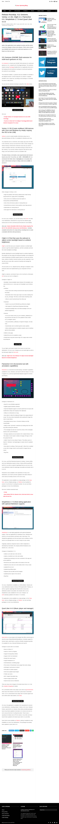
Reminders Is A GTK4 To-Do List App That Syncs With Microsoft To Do (52, 52)
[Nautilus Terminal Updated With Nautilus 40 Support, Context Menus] (18, 738)
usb (12, 25)
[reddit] (56, 2)
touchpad (9, 25)
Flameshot (4, 369)
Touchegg (11, 67)
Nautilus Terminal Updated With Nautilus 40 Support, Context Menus (17, 746)
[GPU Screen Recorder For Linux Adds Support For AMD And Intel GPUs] (42, 40)
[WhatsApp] (33, 730)
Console (49, 10)
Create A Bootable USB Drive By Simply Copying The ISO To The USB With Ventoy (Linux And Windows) (47, 94)
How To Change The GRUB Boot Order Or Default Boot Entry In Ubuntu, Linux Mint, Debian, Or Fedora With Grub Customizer (47, 111)
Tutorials (25, 10)
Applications (17, 10)
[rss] (49, 2)
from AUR (16, 352)
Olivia (20, 695)
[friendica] (51, 2)
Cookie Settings (5, 817)
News (10, 10)
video (28, 84)
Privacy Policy (5, 811)
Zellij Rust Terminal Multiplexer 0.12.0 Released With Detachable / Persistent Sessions (6, 746)
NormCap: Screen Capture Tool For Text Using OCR (51, 19)
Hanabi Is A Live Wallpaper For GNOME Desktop (51, 46)
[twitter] (52, 822)
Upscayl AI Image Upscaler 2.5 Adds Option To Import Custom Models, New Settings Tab (51, 33)
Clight (3, 246)
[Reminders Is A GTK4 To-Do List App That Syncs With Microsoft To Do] (42, 53)
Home (4, 10)
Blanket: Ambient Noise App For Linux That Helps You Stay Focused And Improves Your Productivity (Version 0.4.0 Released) (17, 762)
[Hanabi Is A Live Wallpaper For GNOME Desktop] (42, 46)
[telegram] (54, 2)
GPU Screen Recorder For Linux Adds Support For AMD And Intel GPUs (52, 40)
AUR (27, 218)
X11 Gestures (5, 63)
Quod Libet (4, 637)
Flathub (20, 482)
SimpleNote (4, 532)
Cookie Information (6, 815)
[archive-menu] (48, 809)
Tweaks (32, 10)
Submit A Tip (7, 1)
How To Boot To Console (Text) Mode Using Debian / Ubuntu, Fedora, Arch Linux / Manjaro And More (48, 99)
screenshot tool (4, 25)
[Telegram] (31, 730)
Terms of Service (5, 813)
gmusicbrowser (29, 689)
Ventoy (3, 136)
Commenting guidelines (26, 769)
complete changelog (8, 686)
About (3, 1)
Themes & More (40, 10)
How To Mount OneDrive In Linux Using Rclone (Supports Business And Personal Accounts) (47, 124)
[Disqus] (18, 786)
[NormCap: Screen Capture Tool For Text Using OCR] (42, 20)
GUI (3, 276)
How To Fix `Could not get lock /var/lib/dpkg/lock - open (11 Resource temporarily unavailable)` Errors (46, 119)
